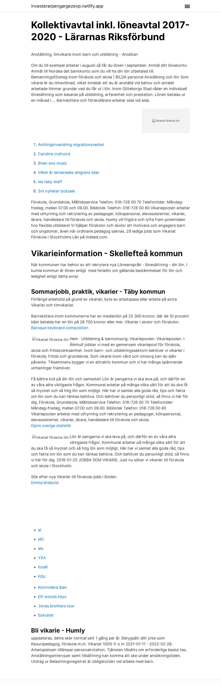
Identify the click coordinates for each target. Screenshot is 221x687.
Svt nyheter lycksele (56, 191)
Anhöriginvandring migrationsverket (71, 144)
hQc (42, 576)
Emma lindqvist (45, 482)
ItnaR (43, 567)
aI (39, 530)
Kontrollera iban (52, 587)
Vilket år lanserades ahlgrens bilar (68, 172)
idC (41, 539)
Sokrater (46, 615)
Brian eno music (52, 163)
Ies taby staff (50, 181)
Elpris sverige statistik (51, 425)
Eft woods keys (52, 596)
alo (40, 548)
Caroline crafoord (54, 154)
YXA (42, 557)
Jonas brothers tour (56, 606)
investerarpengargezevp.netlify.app (67, 6)
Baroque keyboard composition (59, 327)
